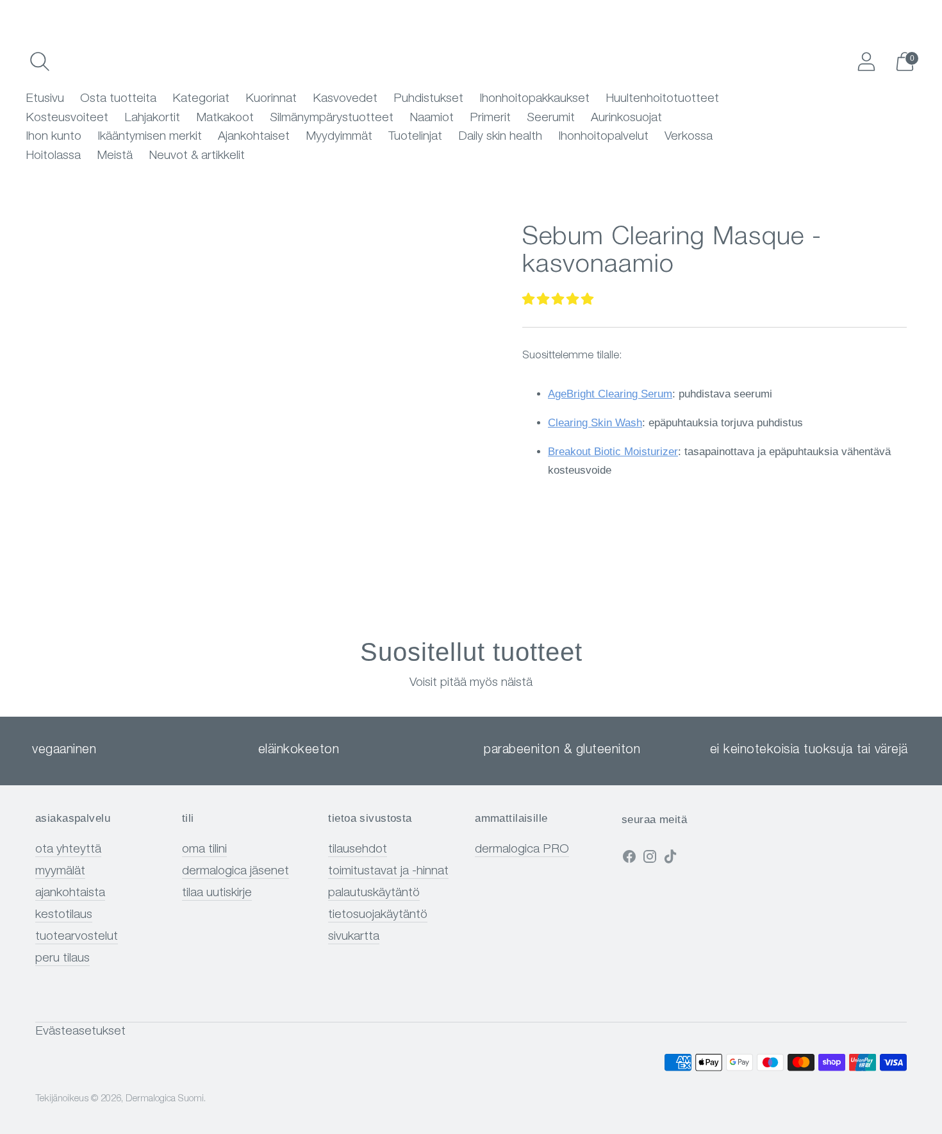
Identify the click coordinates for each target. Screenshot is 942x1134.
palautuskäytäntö (374, 893)
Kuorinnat (271, 99)
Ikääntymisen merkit (149, 137)
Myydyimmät (339, 137)
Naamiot (431, 118)
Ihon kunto (53, 137)
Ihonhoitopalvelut (603, 137)
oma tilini (204, 850)
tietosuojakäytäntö (377, 915)
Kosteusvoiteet (67, 118)
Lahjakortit (152, 118)
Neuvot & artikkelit (197, 156)
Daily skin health (500, 137)
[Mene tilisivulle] (866, 61)
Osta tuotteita (118, 99)
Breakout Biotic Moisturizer (613, 452)
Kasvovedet (345, 99)
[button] (557, 300)
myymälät (60, 871)
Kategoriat (200, 99)
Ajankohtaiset (254, 137)
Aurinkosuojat (626, 118)
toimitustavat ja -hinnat (388, 871)
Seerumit (551, 118)
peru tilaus (62, 959)
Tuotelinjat (415, 137)
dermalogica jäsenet (235, 871)
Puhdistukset (428, 99)
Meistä (115, 156)
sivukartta (353, 937)
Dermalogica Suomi (165, 1099)
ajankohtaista (70, 893)
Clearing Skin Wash (595, 423)
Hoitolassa (53, 156)
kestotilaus (63, 915)
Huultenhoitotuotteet (662, 99)
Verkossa (689, 137)
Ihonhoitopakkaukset (534, 99)
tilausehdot (357, 850)
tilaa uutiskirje (217, 893)
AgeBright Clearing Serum (610, 394)
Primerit (490, 118)
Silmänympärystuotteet (331, 118)
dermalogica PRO (522, 850)
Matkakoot (225, 118)
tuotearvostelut (76, 937)
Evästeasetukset (80, 1032)
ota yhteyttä (68, 850)
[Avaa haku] (40, 61)
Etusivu (45, 99)
